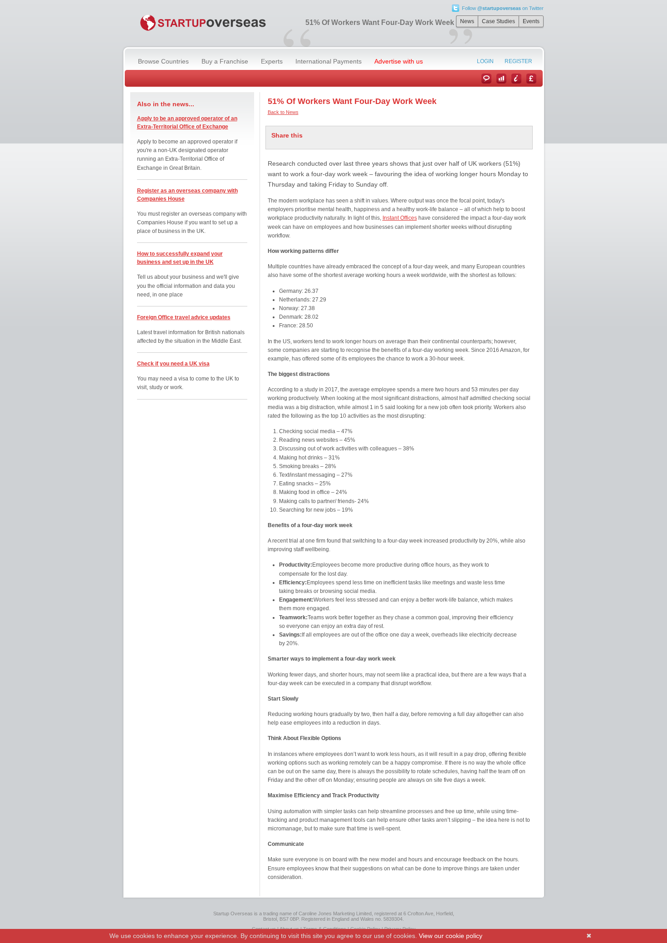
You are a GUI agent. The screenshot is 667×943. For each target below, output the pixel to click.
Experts (272, 61)
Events (531, 21)
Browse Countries (163, 61)
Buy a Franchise (224, 61)
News (467, 21)
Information (516, 79)
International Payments (328, 61)
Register (518, 61)
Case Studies (498, 21)
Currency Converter (531, 79)
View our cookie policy (450, 935)
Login (485, 61)
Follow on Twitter (503, 8)
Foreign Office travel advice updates (184, 317)
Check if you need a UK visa (173, 363)
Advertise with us (398, 61)
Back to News (283, 112)
